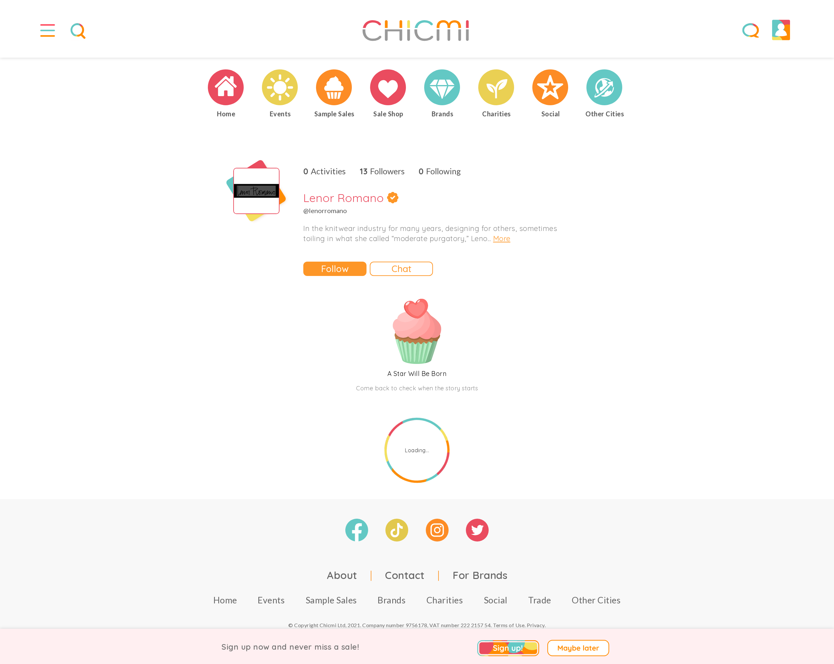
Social (496, 600)
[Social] (550, 87)
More (501, 238)
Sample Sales (331, 600)
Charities (444, 600)
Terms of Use (509, 625)
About (342, 575)
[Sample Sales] (334, 87)
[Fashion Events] (280, 87)
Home (225, 600)
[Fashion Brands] (442, 87)
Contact (405, 575)
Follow (335, 268)
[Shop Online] (388, 87)
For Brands (480, 575)
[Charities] (496, 87)
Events (271, 600)
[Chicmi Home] (226, 87)
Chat (401, 268)
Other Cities (596, 600)
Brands (392, 600)
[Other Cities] (604, 87)
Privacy (536, 625)
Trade (539, 600)
